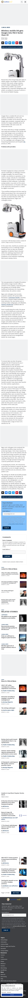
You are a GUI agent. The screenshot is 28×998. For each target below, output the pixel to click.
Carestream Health (13, 297)
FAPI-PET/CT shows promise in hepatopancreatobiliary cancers (9, 859)
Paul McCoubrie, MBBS (8, 710)
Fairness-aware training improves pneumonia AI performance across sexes (9, 752)
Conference (4, 614)
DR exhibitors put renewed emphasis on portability (9, 617)
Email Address (7, 511)
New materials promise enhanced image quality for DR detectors (9, 628)
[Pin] (16, 42)
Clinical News (5, 27)
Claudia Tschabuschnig (9, 690)
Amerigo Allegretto (8, 702)
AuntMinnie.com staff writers (10, 886)
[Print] (2, 42)
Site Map (24, 990)
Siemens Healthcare (7, 304)
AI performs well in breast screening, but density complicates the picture (9, 870)
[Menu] (25, 2)
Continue (7, 556)
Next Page (16, 892)
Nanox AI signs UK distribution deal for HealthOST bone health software (8, 814)
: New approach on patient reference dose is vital (8, 647)
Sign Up (6, 527)
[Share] (6, 42)
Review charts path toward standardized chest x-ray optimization (8, 601)
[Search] (21, 2)
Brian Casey (4, 38)
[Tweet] (13, 42)
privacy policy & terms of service (15, 524)
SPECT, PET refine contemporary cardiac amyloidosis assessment (9, 573)
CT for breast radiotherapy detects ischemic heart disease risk (9, 827)
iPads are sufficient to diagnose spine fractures (8, 636)
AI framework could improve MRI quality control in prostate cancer (9, 763)
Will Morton (6, 806)
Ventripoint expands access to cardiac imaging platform (9, 882)
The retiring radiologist (7, 590)
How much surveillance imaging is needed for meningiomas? (9, 582)
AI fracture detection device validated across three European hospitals (9, 802)
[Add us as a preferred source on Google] (20, 42)
